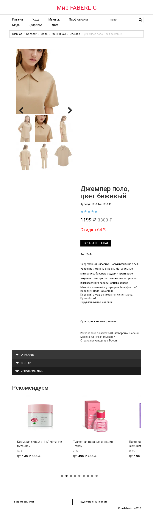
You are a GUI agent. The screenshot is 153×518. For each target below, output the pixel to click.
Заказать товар (96, 243)
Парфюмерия (78, 19)
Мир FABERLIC (77, 7)
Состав (26, 363)
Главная (17, 33)
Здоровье (36, 25)
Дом (55, 25)
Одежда (75, 33)
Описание (27, 354)
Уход (35, 19)
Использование (32, 371)
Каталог (17, 19)
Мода (16, 25)
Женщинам (59, 33)
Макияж (54, 19)
